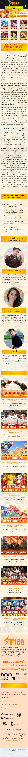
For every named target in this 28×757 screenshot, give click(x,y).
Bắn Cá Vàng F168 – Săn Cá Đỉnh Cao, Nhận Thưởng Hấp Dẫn (14, 463)
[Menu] (2, 2)
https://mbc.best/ (11, 137)
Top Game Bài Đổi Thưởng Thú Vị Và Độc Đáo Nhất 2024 (14, 619)
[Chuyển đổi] (2, 204)
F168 (4, 733)
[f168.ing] (14, 2)
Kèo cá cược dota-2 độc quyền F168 (14, 556)
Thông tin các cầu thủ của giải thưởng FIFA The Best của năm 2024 (14, 587)
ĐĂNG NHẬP (18, 7)
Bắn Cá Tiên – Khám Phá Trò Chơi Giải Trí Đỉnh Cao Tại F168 (14, 526)
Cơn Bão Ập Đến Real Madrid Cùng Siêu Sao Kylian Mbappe (14, 431)
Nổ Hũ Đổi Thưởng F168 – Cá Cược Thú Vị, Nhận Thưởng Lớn (14, 494)
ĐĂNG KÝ (9, 7)
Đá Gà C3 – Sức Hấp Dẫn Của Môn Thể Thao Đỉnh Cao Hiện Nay (14, 400)
